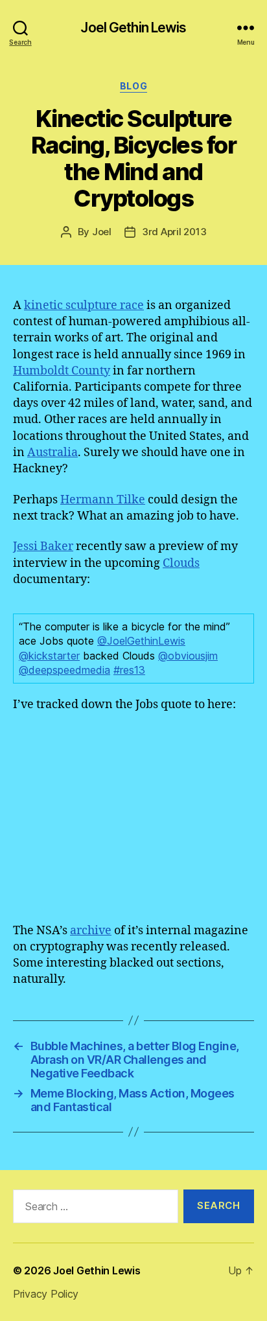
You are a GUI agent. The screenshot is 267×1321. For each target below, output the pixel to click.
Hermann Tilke (102, 499)
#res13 (129, 669)
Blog (133, 85)
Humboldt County (61, 370)
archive (90, 930)
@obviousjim (188, 655)
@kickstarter (49, 655)
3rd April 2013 (174, 231)
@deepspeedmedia (64, 669)
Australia (52, 452)
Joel (101, 231)
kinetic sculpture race (84, 305)
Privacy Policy (45, 1293)
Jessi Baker (43, 546)
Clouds (181, 563)
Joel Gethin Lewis (133, 27)
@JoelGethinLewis (141, 640)
